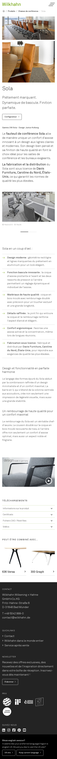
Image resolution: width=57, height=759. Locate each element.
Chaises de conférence (28, 11)
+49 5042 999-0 (14, 613)
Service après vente (16, 645)
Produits (11, 11)
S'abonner (9, 682)
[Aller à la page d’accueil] (11, 4)
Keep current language (29, 753)
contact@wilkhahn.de (16, 617)
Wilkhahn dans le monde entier (24, 640)
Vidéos (6, 527)
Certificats (8, 514)
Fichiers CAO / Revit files (14, 521)
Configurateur (11, 117)
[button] (51, 4)
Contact (9, 636)
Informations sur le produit (16, 508)
